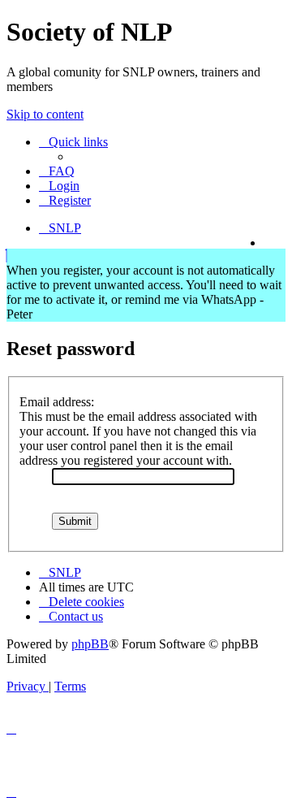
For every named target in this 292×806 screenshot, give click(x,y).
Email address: (56, 402)
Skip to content (45, 114)
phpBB (90, 644)
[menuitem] (57, 171)
